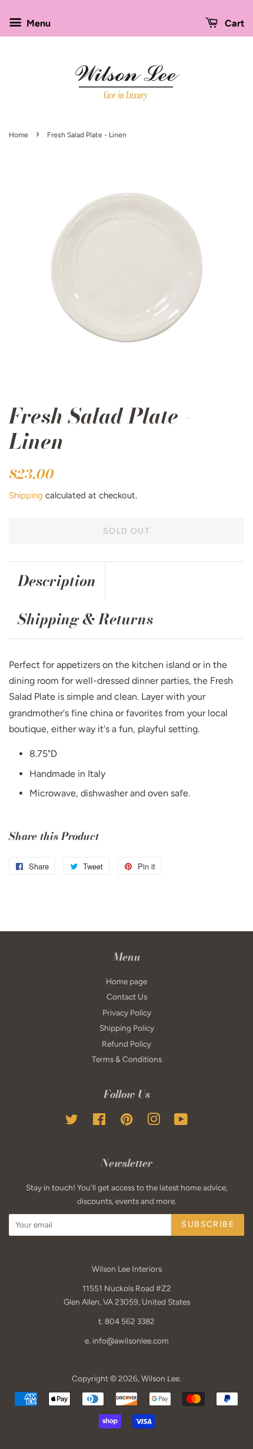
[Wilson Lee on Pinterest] (126, 1121)
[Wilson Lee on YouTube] (181, 1121)
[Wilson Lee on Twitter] (71, 1121)
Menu (37, 23)
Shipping (26, 495)
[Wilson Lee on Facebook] (99, 1121)
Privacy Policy (126, 1012)
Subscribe (207, 1224)
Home (18, 135)
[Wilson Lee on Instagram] (153, 1121)
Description (57, 581)
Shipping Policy (126, 1028)
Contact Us (126, 996)
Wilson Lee (160, 1378)
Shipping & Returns (85, 619)
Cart (233, 23)
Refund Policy (126, 1043)
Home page (126, 981)
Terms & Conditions (127, 1059)
